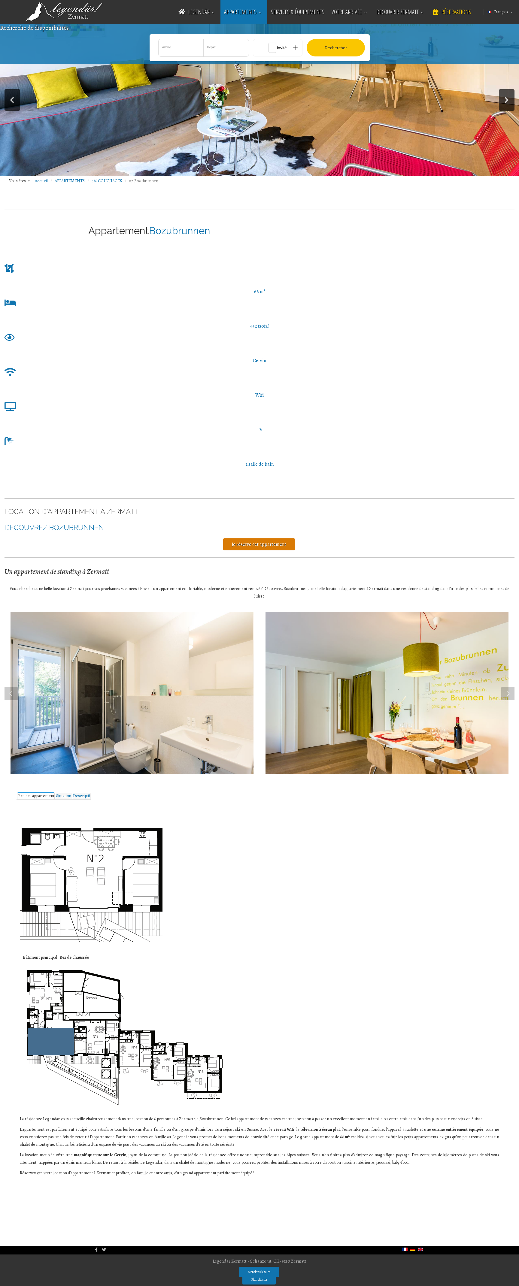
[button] (12, 100)
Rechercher (336, 47)
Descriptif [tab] (81, 796)
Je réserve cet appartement (259, 544)
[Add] (295, 47)
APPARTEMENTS (240, 12)
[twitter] (104, 1250)
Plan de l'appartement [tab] (35, 796)
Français (500, 12)
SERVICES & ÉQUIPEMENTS (297, 12)
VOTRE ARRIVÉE (347, 12)
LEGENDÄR (198, 12)
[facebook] (96, 1250)
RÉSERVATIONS (455, 12)
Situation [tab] (63, 796)
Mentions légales (259, 1271)
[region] (259, 100)
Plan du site (259, 1279)
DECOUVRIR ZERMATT (397, 12)
